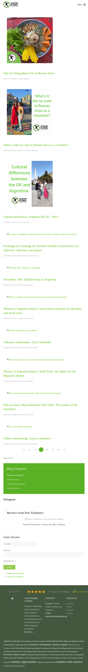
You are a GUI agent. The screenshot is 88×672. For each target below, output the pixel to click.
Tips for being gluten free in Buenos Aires (28, 73)
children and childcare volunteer (73, 641)
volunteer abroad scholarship (70, 658)
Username (7, 544)
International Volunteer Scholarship (36, 654)
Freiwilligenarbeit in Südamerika (50, 648)
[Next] (64, 449)
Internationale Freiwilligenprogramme (27, 651)
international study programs (69, 651)
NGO (63, 654)
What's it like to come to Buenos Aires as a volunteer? (36, 145)
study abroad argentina (55, 658)
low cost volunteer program (53, 654)
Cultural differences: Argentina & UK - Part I (31, 216)
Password (6, 550)
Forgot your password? (15, 573)
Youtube (69, 613)
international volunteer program (15, 654)
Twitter (69, 607)
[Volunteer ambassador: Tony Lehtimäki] (22, 330)
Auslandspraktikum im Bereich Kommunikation (33, 641)
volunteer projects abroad (46, 662)
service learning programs (33, 658)
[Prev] (24, 449)
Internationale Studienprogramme (49, 651)
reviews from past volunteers (14, 658)
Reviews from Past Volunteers (28, 150)
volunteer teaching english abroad (14, 666)
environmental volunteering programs (28, 648)
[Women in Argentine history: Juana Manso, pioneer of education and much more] (37, 297)
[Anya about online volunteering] (19, 426)
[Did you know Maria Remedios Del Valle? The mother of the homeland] (34, 393)
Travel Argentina (23, 79)
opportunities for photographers (74, 654)
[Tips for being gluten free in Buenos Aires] (30, 40)
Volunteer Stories (13, 480)
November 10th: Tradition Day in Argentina (29, 279)
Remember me (8, 561)
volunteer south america (68, 661)
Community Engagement (16, 484)
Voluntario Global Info (25, 285)
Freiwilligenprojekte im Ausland (69, 648)
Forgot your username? (15, 577)
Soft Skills (44, 658)
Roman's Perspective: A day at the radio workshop (44, 524)
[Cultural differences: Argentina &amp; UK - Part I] (30, 184)
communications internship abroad (16, 645)
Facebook (70, 603)
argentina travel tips (11, 641)
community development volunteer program (48, 644)
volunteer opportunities (23, 661)
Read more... (29, 632)
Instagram (70, 610)
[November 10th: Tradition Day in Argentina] (23, 268)
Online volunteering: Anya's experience (27, 438)
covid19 (13, 648)
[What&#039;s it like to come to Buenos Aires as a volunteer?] (30, 112)
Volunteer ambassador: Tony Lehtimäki (27, 342)
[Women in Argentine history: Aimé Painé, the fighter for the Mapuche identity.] (36, 360)
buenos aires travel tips (55, 641)
